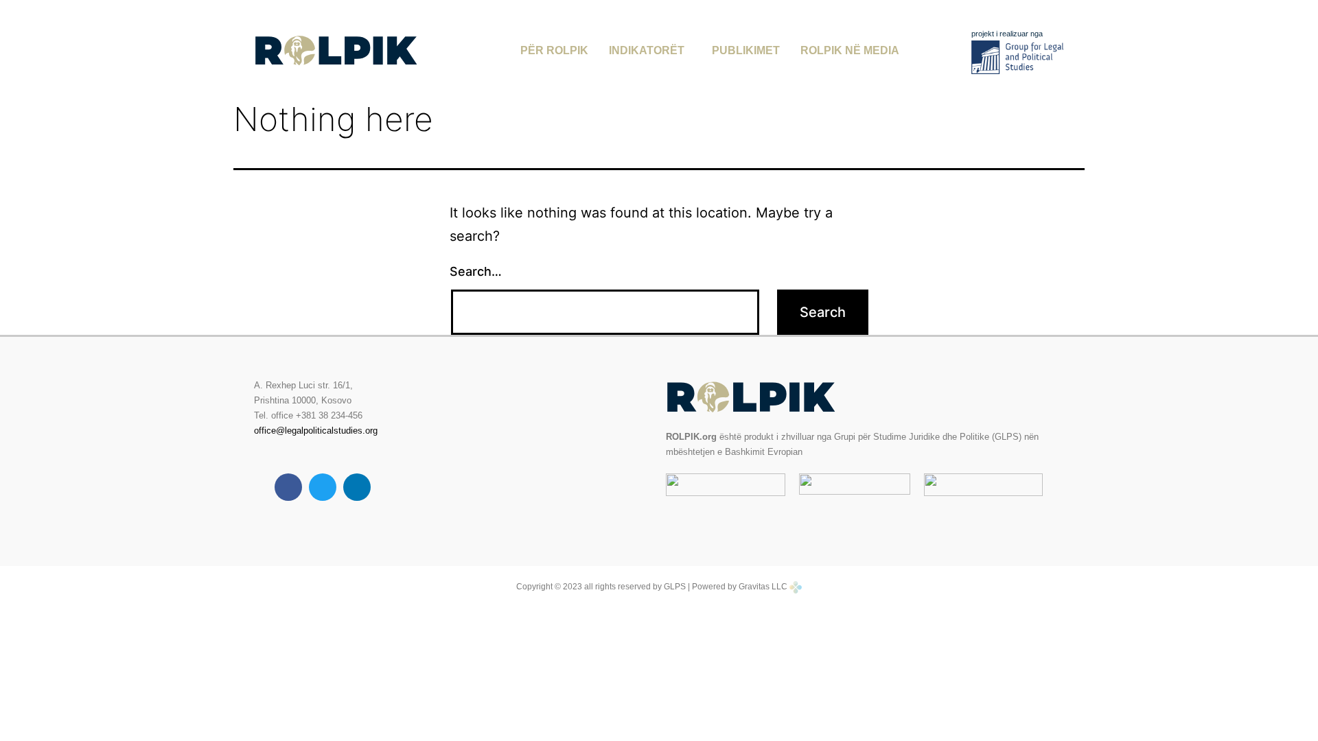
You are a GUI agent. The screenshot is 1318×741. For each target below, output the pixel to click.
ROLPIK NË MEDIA (849, 50)
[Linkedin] (357, 487)
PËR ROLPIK (554, 50)
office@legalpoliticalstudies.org (316, 430)
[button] (650, 51)
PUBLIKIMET (746, 50)
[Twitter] (322, 487)
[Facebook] (288, 487)
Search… (476, 271)
